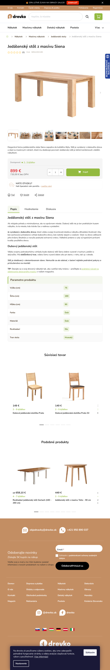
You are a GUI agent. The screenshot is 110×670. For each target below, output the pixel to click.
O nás (10, 8)
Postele (61, 601)
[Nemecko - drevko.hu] (58, 629)
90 (66, 304)
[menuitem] (12, 27)
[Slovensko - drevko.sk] (37, 629)
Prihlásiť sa (77, 565)
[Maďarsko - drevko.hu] (51, 629)
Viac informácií (41, 656)
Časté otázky (34, 8)
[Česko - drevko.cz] (44, 629)
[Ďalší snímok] (100, 92)
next (100, 397)
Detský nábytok (65, 595)
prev (10, 397)
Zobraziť (72, 2)
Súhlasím (90, 652)
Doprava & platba (51, 8)
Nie (66, 329)
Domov (11, 583)
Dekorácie (89, 583)
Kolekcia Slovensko (93, 601)
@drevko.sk (49, 612)
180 (66, 296)
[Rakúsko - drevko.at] (65, 629)
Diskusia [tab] (51, 209)
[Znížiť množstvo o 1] (49, 172)
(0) (23, 52)
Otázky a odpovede (35, 589)
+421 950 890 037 (77, 530)
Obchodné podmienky (36, 595)
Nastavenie (21, 663)
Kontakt (20, 8)
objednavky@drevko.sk (43, 530)
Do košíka (83, 172)
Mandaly (88, 595)
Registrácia (97, 8)
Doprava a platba (34, 583)
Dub (67, 312)
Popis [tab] (13, 209)
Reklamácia (31, 601)
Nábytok (62, 583)
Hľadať (87, 17)
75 (66, 287)
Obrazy (87, 589)
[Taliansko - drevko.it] (72, 629)
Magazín (11, 601)
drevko (70, 612)
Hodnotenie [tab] (31, 209)
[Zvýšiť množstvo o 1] (61, 172)
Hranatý (68, 337)
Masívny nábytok (66, 589)
